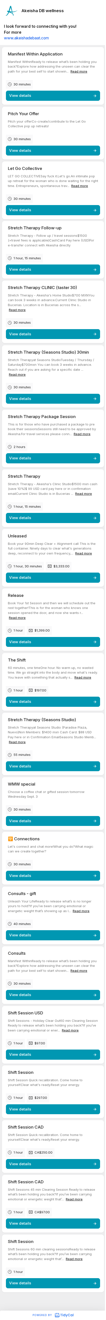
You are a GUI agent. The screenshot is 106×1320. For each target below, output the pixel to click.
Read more (79, 71)
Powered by (43, 1315)
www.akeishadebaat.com (26, 38)
